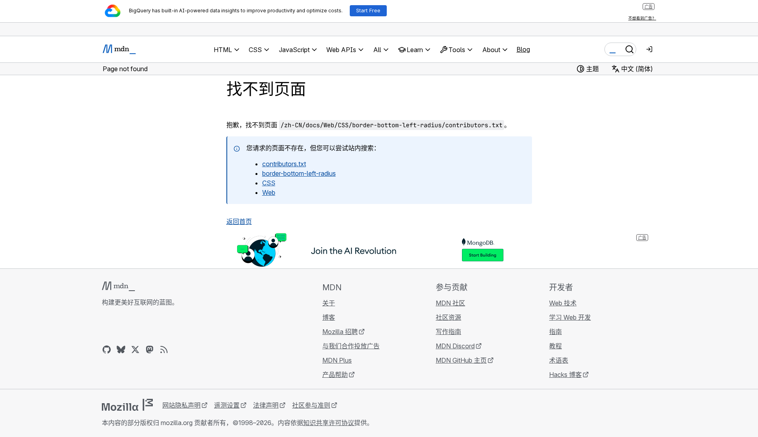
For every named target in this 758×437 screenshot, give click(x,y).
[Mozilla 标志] (127, 405)
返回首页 (239, 221)
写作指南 (448, 332)
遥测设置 (227, 405)
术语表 (558, 360)
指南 (555, 332)
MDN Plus (337, 360)
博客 (328, 317)
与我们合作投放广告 (351, 346)
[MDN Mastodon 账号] (149, 349)
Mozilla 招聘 (340, 332)
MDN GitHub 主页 (461, 360)
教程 (555, 346)
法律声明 (266, 405)
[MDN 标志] (118, 286)
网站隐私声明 (181, 405)
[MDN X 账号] (135, 349)
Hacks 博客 (565, 375)
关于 (328, 303)
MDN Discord (455, 346)
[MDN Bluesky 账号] (121, 349)
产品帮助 (335, 375)
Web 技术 (563, 303)
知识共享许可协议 (328, 423)
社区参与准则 (311, 405)
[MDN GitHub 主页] (106, 349)
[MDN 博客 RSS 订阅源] (164, 349)
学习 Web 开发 (570, 317)
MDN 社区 (450, 303)
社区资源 (448, 317)
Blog (523, 49)
